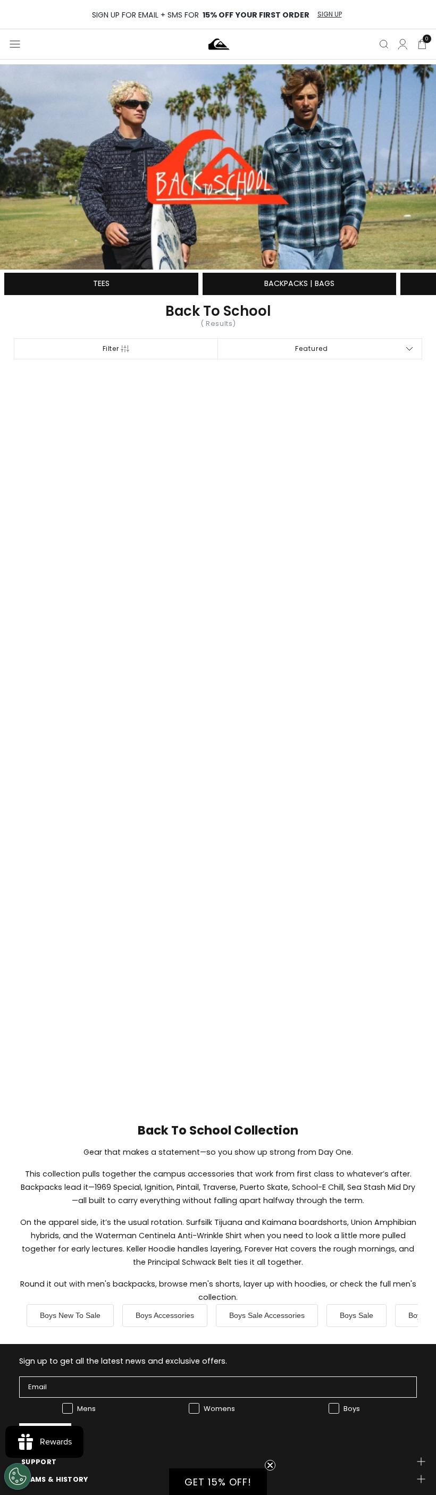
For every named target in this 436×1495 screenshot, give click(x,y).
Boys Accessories (165, 1315)
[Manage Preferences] (17, 1476)
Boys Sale (356, 1315)
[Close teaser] (270, 1465)
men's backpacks (121, 1284)
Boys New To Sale (70, 1315)
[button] (218, 1481)
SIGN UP (329, 14)
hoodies (310, 1284)
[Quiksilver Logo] (219, 44)
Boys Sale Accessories (267, 1315)
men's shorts (215, 1284)
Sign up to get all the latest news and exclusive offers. (123, 1361)
